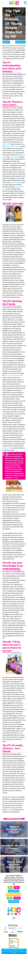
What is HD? (6, 144)
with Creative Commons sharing (16, 949)
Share (7, 42)
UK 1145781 (15, 951)
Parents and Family (13, 894)
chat (9, 810)
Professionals (13, 901)
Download (21, 42)
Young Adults (13, 891)
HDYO (6, 949)
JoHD (9, 898)
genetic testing (14, 157)
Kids (10, 887)
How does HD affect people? (14, 375)
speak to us (6, 448)
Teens (17, 887)
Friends (17, 898)
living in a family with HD (12, 146)
